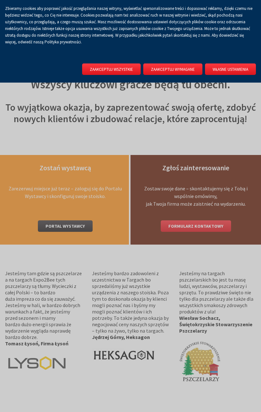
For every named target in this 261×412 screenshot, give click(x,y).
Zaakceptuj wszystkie (111, 69)
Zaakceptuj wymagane (173, 69)
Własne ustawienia (230, 69)
